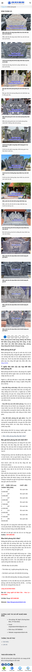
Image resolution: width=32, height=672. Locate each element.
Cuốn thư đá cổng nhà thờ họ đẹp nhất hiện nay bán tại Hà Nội (15, 61)
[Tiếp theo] (27, 337)
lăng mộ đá (4, 363)
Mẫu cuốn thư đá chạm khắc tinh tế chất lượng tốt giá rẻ (15, 305)
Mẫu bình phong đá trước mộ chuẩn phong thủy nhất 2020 (15, 117)
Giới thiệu (6, 641)
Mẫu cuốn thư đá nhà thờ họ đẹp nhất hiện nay (14, 201)
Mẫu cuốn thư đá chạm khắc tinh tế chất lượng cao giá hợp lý (15, 329)
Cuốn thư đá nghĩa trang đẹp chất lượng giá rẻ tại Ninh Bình (15, 145)
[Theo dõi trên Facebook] (2, 664)
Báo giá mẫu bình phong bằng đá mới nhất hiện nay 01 (15, 89)
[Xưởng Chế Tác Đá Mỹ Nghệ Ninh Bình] (16, 2)
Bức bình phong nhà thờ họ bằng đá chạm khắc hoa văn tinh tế (15, 228)
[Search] (30, 2)
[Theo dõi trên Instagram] (5, 664)
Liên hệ (5, 644)
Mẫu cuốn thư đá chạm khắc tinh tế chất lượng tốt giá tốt (15, 281)
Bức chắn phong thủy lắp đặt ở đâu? (14, 436)
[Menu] (2, 3)
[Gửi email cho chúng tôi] (11, 664)
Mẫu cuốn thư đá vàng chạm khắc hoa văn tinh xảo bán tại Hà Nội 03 (15, 33)
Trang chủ (3, 7)
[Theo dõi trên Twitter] (8, 664)
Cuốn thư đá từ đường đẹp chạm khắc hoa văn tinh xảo (15, 173)
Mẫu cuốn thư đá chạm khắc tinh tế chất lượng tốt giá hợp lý (15, 256)
